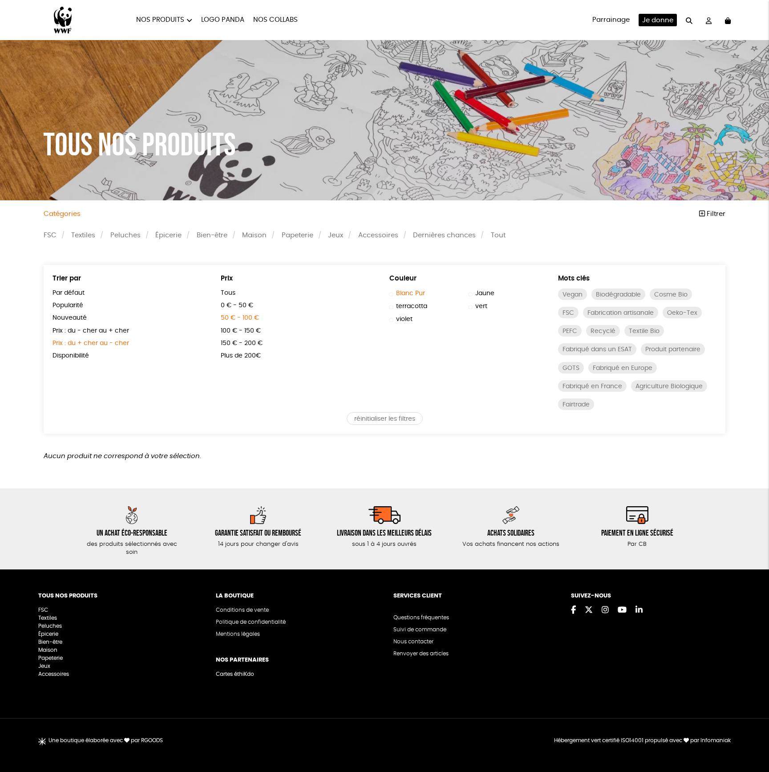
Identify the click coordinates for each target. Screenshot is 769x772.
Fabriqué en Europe (622, 368)
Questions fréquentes (421, 617)
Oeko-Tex (682, 313)
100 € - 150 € (241, 331)
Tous (228, 293)
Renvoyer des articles (421, 653)
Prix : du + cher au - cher (91, 343)
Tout (498, 235)
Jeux (335, 235)
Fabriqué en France (592, 386)
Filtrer (715, 214)
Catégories (62, 214)
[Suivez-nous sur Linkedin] (639, 610)
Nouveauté (70, 318)
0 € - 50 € (237, 305)
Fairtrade (576, 405)
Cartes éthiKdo (235, 674)
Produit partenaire (672, 349)
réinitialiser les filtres (384, 419)
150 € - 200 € (242, 343)
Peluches (125, 235)
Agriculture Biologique (669, 386)
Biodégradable (618, 295)
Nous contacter (413, 641)
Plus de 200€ (241, 356)
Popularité (68, 305)
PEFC (570, 331)
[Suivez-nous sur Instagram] (605, 610)
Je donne (657, 20)
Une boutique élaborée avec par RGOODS (106, 740)
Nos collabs (275, 19)
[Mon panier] (728, 20)
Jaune (484, 293)
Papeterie (297, 235)
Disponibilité (71, 356)
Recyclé (603, 331)
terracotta (411, 306)
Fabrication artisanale (620, 313)
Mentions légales (238, 634)
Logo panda (222, 19)
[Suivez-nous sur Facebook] (573, 610)
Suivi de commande (419, 629)
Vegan (573, 295)
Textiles (83, 235)
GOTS (571, 368)
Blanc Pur (410, 293)
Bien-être (212, 235)
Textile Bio (644, 331)
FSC (50, 235)
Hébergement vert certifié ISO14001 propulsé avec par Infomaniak (642, 740)
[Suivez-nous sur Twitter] (589, 610)
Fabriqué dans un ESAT (597, 349)
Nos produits (160, 19)
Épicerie (168, 235)
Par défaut (69, 293)
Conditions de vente (242, 610)
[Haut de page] (751, 736)
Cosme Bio (671, 295)
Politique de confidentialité (251, 622)
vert (481, 306)
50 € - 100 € (240, 318)
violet (404, 319)
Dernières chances (444, 235)
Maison (254, 235)
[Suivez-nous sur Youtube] (622, 610)
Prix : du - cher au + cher (91, 331)
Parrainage (611, 19)
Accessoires (378, 235)
